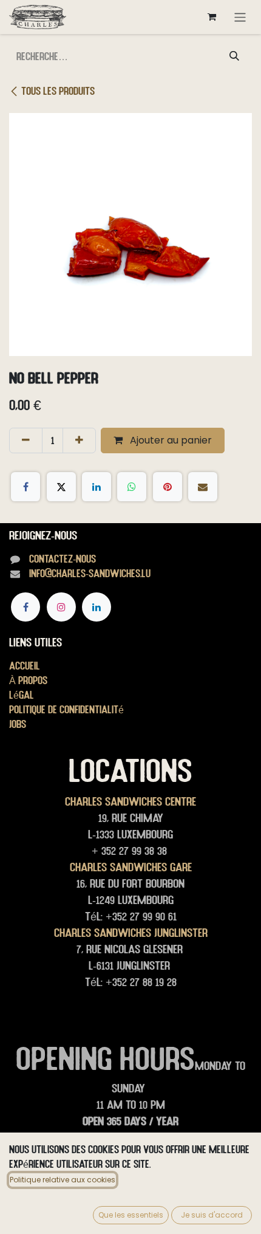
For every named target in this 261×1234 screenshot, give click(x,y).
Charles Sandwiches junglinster (131, 932)
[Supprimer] (25, 440)
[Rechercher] (234, 56)
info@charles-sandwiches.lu (90, 573)
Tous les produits (58, 91)
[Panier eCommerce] (211, 17)
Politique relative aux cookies (62, 1179)
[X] (61, 486)
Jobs (17, 724)
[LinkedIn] (96, 486)
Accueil (24, 665)
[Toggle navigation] (240, 17)
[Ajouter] (79, 440)
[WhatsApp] (131, 486)
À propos (28, 680)
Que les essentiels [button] (130, 1215)
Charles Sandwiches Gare (131, 867)
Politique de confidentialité (66, 709)
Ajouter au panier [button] (169, 440)
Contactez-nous (62, 558)
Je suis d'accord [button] (212, 1215)
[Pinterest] (167, 486)
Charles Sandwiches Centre (130, 801)
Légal (21, 695)
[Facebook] (25, 486)
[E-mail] (202, 486)
